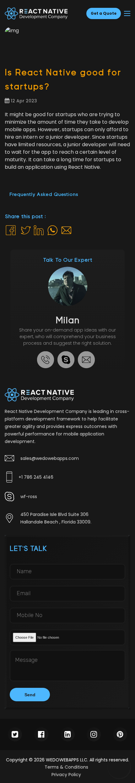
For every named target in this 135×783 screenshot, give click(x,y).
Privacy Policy (66, 774)
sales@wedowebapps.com (49, 458)
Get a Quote (103, 13)
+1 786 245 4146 (36, 477)
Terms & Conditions (66, 767)
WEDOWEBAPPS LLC (66, 760)
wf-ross (28, 496)
